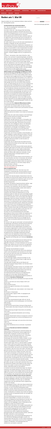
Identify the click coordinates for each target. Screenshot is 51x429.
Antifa (2, 10)
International (25, 10)
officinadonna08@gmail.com (10, 167)
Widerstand (3, 13)
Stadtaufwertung (42, 10)
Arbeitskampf (9, 10)
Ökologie (10, 13)
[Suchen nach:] (42, 18)
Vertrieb (48, 427)
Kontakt (43, 427)
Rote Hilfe (33, 10)
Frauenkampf (17, 10)
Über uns (17, 13)
